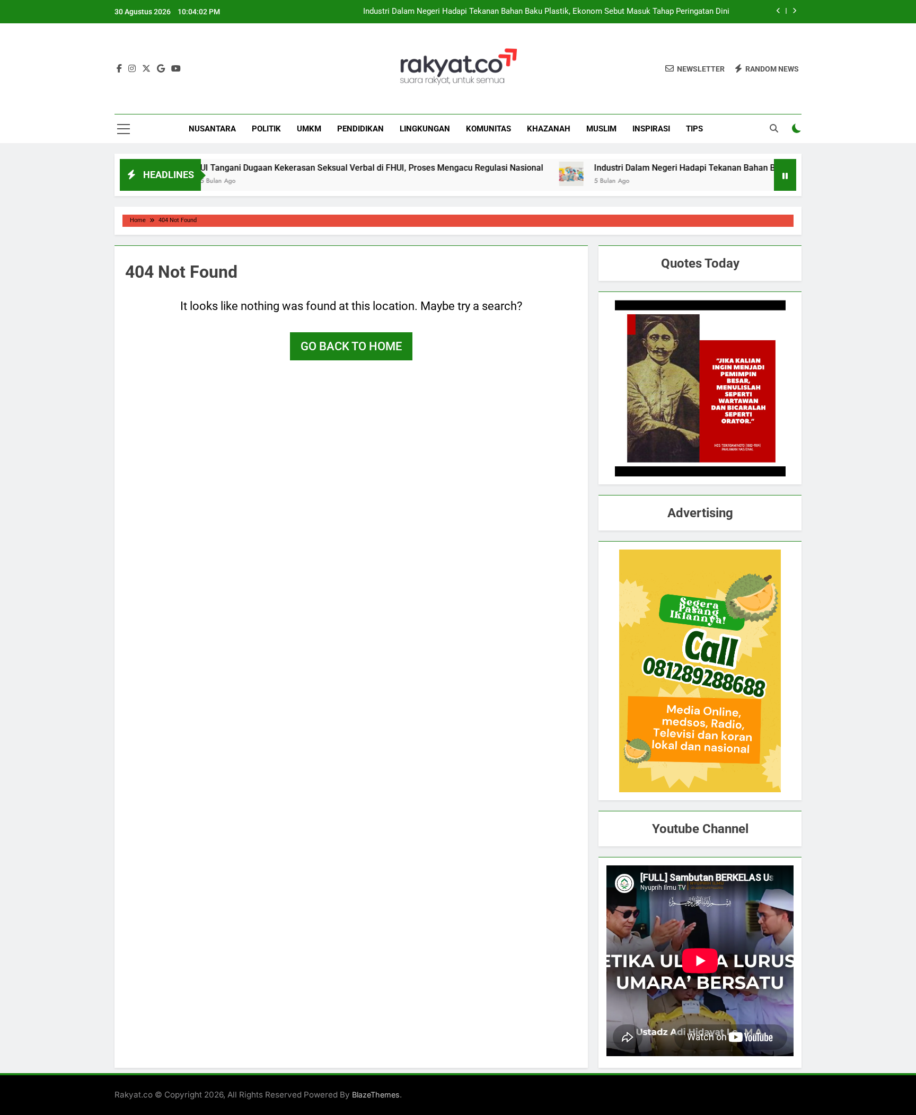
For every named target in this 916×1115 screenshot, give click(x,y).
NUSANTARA (212, 129)
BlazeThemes (376, 1094)
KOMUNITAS (488, 129)
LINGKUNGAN (425, 129)
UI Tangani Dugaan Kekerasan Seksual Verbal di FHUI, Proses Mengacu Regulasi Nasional (336, 168)
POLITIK (266, 129)
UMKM (309, 129)
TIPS (694, 129)
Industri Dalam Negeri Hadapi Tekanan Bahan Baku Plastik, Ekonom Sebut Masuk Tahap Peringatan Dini (546, 11)
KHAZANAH (548, 129)
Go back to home (351, 346)
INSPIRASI (651, 129)
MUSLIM (601, 129)
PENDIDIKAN (360, 129)
